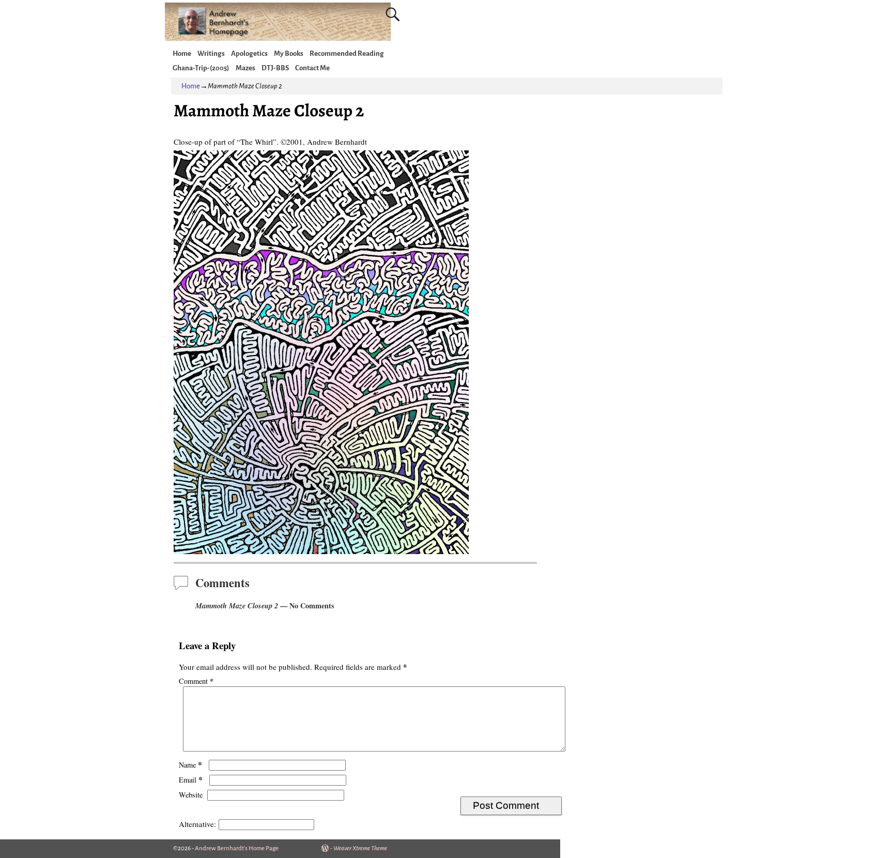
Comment (196, 681)
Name (190, 765)
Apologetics (249, 53)
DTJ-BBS (275, 68)
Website (191, 795)
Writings (211, 53)
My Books (288, 53)
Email (191, 780)
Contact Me (312, 68)
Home (182, 53)
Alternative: (197, 824)
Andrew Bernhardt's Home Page (237, 848)
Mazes (245, 68)
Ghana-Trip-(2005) (201, 68)
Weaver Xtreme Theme (360, 848)
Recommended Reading (347, 53)
